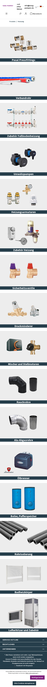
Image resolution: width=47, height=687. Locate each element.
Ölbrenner (23, 478)
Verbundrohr (23, 98)
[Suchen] (20, 14)
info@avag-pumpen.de (29, 7)
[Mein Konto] (26, 14)
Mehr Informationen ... (32, 673)
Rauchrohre (24, 402)
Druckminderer (23, 326)
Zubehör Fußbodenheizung (23, 136)
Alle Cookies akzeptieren (24, 683)
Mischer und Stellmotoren (23, 364)
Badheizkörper (23, 592)
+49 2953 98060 (19, 6)
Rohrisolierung (23, 554)
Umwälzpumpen (23, 174)
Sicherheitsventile (23, 288)
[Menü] (6, 14)
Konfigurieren (37, 677)
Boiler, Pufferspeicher (24, 516)
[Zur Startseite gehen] (8, 5)
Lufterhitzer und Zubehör (23, 630)
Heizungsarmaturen (23, 212)
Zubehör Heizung (23, 250)
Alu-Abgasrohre (23, 440)
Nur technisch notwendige (16, 677)
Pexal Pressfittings (23, 60)
